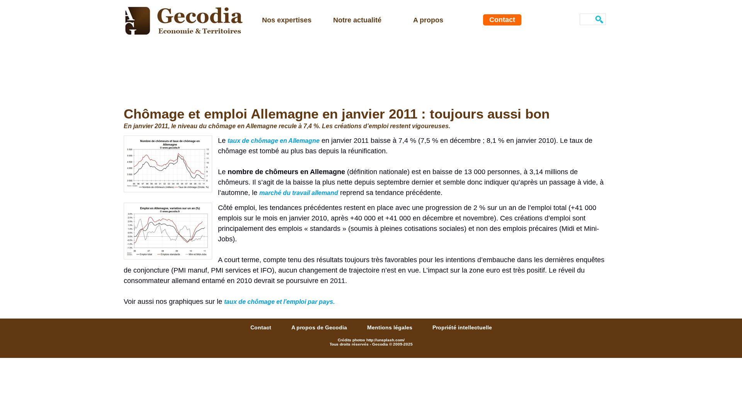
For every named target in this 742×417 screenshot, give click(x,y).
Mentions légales (390, 327)
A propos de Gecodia (320, 327)
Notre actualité (357, 20)
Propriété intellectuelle (462, 327)
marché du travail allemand (298, 193)
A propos (428, 20)
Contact (502, 20)
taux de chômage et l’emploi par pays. (279, 301)
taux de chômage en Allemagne (274, 140)
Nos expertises (286, 20)
